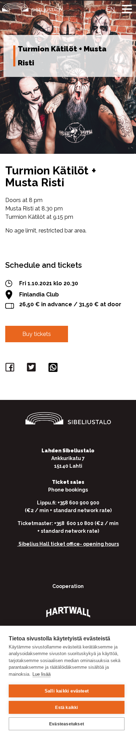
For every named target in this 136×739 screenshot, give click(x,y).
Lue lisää (41, 674)
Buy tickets (36, 334)
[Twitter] (32, 369)
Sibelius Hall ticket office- (50, 544)
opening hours (101, 544)
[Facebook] (10, 369)
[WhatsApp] (54, 369)
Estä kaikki (66, 707)
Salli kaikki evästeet (67, 691)
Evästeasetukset (66, 724)
